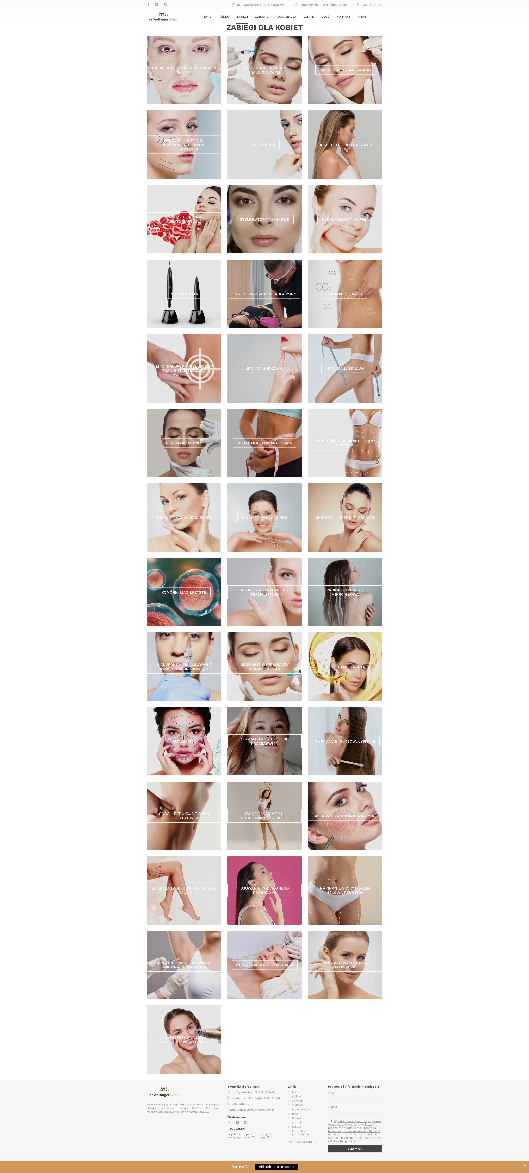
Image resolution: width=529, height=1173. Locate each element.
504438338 (240, 1103)
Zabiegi (242, 16)
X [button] (525, 1165)
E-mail (332, 1106)
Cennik (308, 16)
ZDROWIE (298, 1105)
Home (207, 16)
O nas (362, 16)
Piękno (223, 16)
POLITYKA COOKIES (302, 1141)
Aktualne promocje (276, 1166)
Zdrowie (261, 16)
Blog (325, 16)
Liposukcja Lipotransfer (300, 1132)
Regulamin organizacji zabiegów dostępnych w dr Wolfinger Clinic (250, 1135)
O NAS (296, 1126)
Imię (331, 1093)
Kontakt (344, 16)
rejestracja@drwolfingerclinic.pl (251, 1109)
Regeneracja (285, 16)
